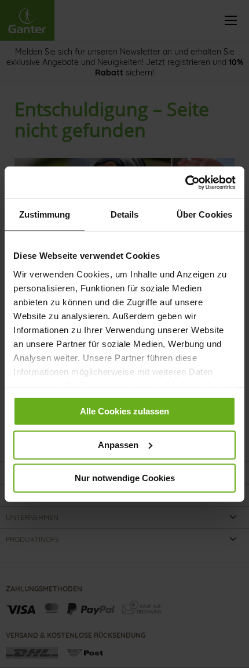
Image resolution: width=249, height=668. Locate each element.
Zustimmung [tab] (45, 214)
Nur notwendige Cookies (125, 478)
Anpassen (118, 444)
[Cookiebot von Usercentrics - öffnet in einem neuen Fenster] (185, 182)
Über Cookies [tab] (204, 214)
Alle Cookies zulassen (124, 411)
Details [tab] (125, 214)
